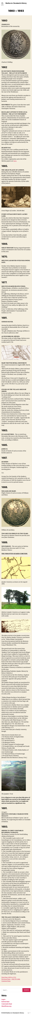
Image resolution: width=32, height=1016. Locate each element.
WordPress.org (6, 1006)
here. (15, 161)
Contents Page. (6, 981)
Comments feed (6, 1004)
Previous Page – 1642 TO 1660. (10, 979)
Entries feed (5, 1001)
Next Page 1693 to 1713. (8, 977)
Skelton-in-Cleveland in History (16, 3)
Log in (3, 999)
